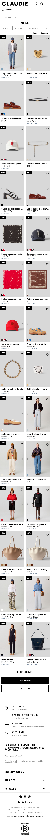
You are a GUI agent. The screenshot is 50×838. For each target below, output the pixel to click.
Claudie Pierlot (7, 17)
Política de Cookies (17, 812)
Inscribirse (44, 756)
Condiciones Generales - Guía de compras (25, 807)
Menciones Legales (15, 810)
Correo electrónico (13, 756)
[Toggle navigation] (46, 3)
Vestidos (33, 28)
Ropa (5, 28)
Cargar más (25, 681)
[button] (36, 3)
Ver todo (25, 689)
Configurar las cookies (34, 812)
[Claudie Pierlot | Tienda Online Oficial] (15, 4)
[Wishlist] (21, 39)
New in (18, 28)
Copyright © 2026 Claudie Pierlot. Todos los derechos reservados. (25, 817)
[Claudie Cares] (25, 829)
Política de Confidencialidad (33, 810)
